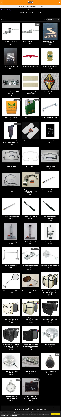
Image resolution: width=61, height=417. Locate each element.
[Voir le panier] (59, 2)
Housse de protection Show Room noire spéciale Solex (11, 141)
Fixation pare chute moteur (50, 117)
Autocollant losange (50, 92)
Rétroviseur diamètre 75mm (11, 291)
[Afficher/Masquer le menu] (1, 2)
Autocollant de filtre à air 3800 (30, 67)
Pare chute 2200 (11, 166)
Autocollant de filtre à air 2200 (50, 42)
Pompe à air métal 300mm (11, 216)
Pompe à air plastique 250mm (30, 217)
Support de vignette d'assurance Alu (50, 372)
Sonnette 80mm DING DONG (11, 372)
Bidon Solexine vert (30, 117)
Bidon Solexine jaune (11, 117)
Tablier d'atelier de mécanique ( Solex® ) (30, 397)
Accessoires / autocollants (24, 10)
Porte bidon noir (50, 242)
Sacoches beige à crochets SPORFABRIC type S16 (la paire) (11, 319)
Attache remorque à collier (30, 41)
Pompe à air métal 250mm (50, 190)
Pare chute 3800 (30, 166)
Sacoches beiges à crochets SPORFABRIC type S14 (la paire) (30, 319)
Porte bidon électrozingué (10, 242)
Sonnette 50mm (50, 344)
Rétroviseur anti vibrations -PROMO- (30, 266)
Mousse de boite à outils (30, 141)
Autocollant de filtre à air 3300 (11, 67)
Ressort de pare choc (11, 265)
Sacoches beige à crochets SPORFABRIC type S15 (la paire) (50, 292)
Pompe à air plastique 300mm (50, 217)
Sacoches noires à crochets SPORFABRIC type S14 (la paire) (50, 319)
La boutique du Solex (11, 10)
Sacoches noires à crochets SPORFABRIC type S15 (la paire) (11, 346)
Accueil (3, 10)
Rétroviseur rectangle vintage (30, 291)
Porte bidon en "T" (30, 242)
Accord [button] (55, 414)
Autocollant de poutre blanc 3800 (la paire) (30, 92)
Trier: (45, 19)
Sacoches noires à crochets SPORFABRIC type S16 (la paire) (30, 346)
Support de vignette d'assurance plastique (11, 397)
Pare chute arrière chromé (10, 190)
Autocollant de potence (50, 66)
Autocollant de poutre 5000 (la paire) (11, 92)
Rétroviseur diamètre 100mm (50, 265)
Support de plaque (30, 371)
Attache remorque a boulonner (11, 42)
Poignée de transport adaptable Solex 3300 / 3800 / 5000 (30, 191)
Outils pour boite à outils (50, 141)
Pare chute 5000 (50, 166)
